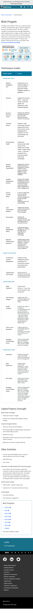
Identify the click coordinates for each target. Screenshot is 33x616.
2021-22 (7, 516)
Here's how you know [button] (16, 3)
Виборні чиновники (9, 576)
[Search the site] (28, 7)
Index (7, 553)
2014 (6, 528)
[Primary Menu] (31, 7)
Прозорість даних (9, 570)
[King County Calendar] (21, 7)
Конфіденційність (9, 567)
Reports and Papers (6, 15)
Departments (7, 581)
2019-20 (7, 519)
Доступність (6, 601)
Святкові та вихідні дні (10, 585)
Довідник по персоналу (10, 574)
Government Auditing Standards (9, 42)
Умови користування (10, 565)
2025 (6, 510)
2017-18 (7, 522)
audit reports (11, 545)
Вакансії (6, 590)
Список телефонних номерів (12, 579)
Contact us (7, 572)
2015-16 (7, 525)
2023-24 (7, 513)
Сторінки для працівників (11, 588)
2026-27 (7, 507)
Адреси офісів (8, 583)
